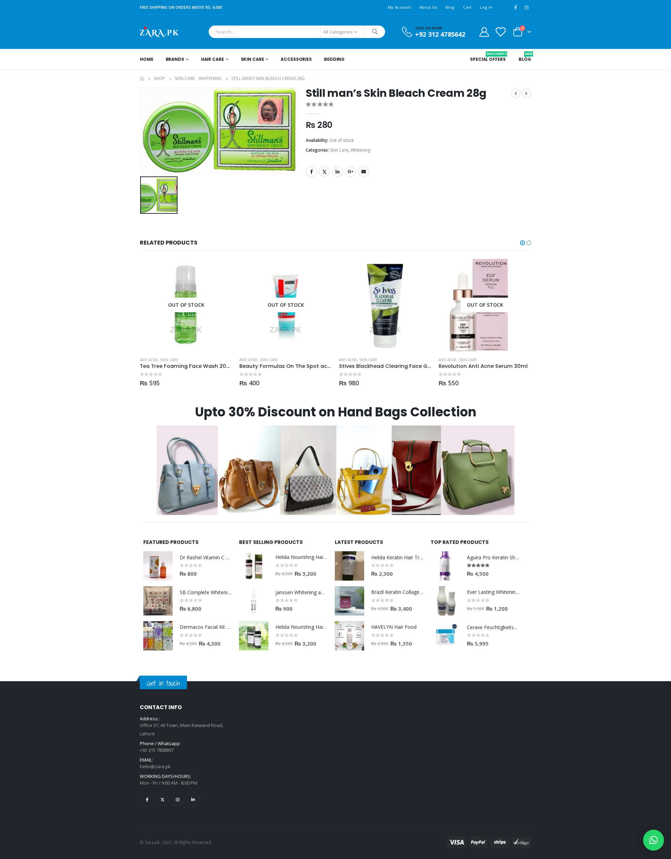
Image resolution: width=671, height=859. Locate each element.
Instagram (177, 799)
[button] (522, 243)
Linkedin (193, 799)
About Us (428, 7)
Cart (467, 7)
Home (146, 59)
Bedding (334, 59)
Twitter (324, 171)
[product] (385, 305)
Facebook (311, 171)
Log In (486, 7)
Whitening (360, 150)
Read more (221, 270)
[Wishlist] (500, 31)
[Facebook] (515, 7)
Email (363, 171)
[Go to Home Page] (142, 78)
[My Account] (484, 31)
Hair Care (212, 59)
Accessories (296, 59)
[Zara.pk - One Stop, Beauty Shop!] (159, 31)
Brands (175, 59)
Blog (450, 7)
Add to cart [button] (420, 270)
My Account (399, 7)
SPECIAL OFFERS (487, 57)
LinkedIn (337, 171)
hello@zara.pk (155, 766)
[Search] (375, 32)
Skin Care (252, 59)
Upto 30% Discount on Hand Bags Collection (335, 412)
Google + (350, 171)
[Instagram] (526, 7)
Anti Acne (149, 359)
